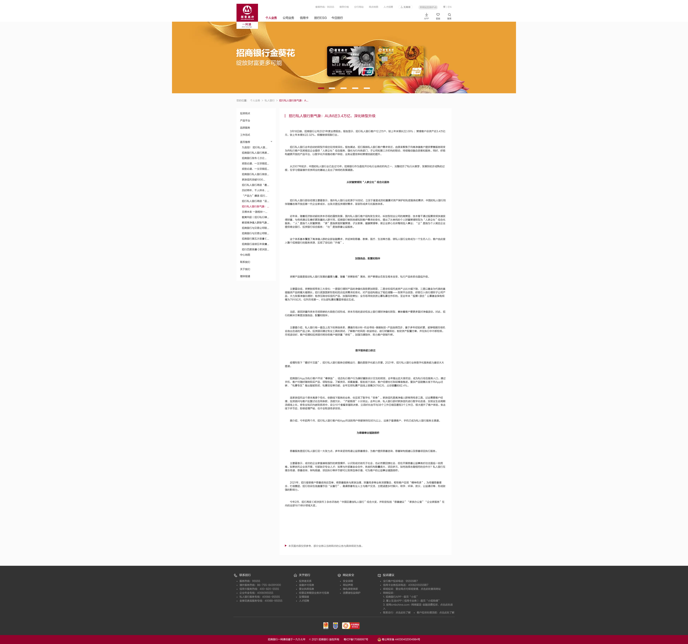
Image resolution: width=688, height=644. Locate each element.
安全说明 (348, 581)
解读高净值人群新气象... (255, 222)
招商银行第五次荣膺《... (255, 238)
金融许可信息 (306, 585)
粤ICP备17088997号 (360, 639)
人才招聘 (388, 7)
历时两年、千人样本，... (255, 190)
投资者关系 (305, 581)
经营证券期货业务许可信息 (314, 592)
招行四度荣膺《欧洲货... (255, 249)
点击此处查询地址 (431, 588)
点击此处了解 (403, 612)
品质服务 (245, 127)
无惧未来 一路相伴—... (254, 211)
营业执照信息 (306, 588)
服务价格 (344, 7)
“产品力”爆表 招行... (254, 195)
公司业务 (288, 18)
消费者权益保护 (351, 592)
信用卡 (304, 18)
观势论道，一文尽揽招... (255, 163)
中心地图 (245, 254)
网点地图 (373, 7)
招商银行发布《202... (254, 158)
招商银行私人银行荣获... (255, 174)
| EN (449, 7)
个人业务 (271, 18)
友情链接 (304, 596)
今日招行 (337, 18)
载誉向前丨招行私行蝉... (255, 217)
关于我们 (245, 269)
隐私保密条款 (350, 588)
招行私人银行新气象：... (255, 206)
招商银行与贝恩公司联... (255, 228)
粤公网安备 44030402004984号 (400, 639)
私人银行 (271, 100)
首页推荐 (245, 142)
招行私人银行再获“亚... (255, 201)
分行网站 (359, 7)
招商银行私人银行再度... (255, 152)
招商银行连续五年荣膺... (255, 244)
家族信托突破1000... (253, 179)
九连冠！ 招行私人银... (254, 147)
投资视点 (245, 113)
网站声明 (348, 585)
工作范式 (245, 134)
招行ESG (320, 18)
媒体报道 (245, 276)
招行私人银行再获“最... (255, 185)
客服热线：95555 (324, 7)
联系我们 (245, 262)
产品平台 (245, 120)
